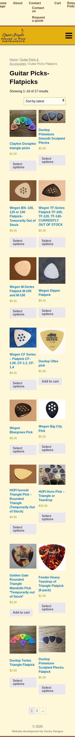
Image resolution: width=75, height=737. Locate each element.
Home (14, 59)
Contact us (38, 9)
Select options (18, 165)
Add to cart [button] (50, 381)
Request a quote (38, 19)
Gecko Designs (53, 731)
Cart (57, 3)
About (17, 3)
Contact (35, 3)
